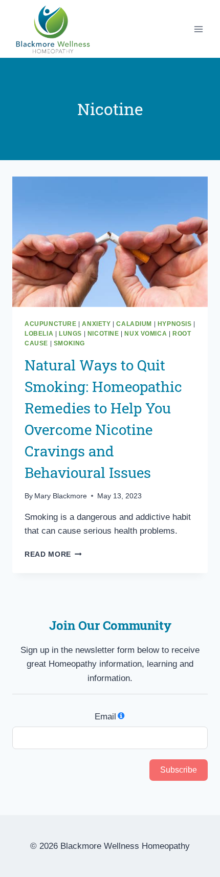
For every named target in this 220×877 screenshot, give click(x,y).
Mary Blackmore (60, 496)
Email (105, 716)
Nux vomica (145, 333)
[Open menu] (198, 29)
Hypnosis (175, 323)
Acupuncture (51, 323)
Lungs (70, 333)
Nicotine (103, 333)
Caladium (134, 323)
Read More (53, 554)
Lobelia (39, 333)
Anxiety (96, 323)
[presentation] (110, 242)
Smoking (69, 343)
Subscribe (178, 769)
